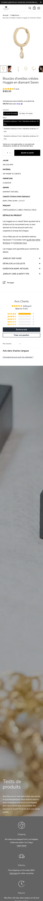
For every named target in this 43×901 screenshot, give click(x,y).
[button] (3, 69)
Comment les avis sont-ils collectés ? (18, 357)
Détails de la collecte (14, 263)
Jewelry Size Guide (12, 258)
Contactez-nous (20, 243)
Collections (14, 15)
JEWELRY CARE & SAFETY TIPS (16, 274)
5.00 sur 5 (27, 306)
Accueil (5, 15)
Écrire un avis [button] (21, 329)
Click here (13, 873)
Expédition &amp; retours (15, 268)
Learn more (21, 845)
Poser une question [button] (21, 335)
